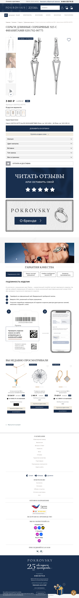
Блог (39, 451)
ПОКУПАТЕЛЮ (39, 480)
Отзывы (39, 455)
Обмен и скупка (39, 489)
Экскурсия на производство (39, 517)
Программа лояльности (39, 464)
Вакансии (39, 442)
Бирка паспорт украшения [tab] (31, 274)
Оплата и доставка (13, 1)
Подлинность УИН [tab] (14, 274)
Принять (40, 593)
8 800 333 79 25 (67, 2)
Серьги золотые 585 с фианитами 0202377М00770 (63, 392)
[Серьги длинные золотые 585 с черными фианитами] (13, 113)
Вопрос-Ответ (39, 445)
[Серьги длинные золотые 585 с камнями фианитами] (23, 113)
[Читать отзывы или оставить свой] (39, 183)
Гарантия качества (39, 458)
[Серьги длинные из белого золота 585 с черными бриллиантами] (8, 113)
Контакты (39, 483)
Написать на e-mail (39, 585)
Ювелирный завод (39, 439)
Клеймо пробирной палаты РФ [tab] (48, 274)
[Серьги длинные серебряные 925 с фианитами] (18, 113)
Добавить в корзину (39, 128)
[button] (11, 94)
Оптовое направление (39, 500)
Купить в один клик (39, 134)
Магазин (39, 486)
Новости (39, 448)
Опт (39, 495)
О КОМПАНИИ (39, 436)
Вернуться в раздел (14, 424)
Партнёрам (39, 461)
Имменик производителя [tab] (65, 274)
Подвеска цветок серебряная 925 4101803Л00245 (39, 392)
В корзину (16, 412)
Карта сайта (39, 467)
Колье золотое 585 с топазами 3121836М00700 (16, 391)
